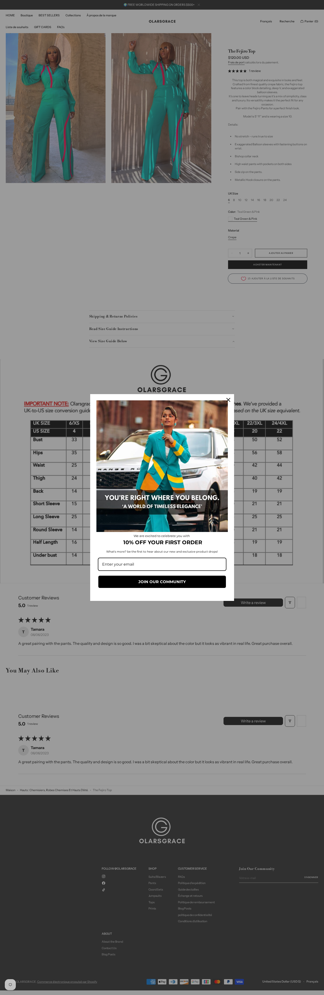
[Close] (228, 400)
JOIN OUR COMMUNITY (162, 582)
